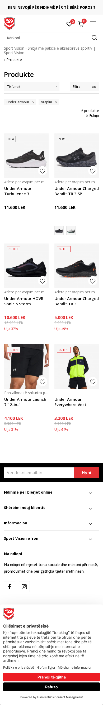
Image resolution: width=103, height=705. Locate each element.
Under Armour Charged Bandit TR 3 (76, 301)
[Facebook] (9, 586)
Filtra (76, 86)
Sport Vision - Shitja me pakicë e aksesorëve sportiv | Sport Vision (49, 50)
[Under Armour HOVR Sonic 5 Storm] (26, 265)
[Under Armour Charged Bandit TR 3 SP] (76, 155)
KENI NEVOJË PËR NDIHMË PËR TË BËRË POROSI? (51, 7)
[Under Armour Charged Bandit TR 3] (76, 265)
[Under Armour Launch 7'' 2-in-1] (26, 366)
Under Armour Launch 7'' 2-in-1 (25, 402)
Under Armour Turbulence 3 (17, 191)
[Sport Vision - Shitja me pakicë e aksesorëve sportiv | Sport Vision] (9, 23)
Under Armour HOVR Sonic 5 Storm (23, 301)
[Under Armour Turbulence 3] (26, 155)
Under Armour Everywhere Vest (70, 402)
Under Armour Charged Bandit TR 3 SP (76, 191)
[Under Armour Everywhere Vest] (76, 366)
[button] (51, 38)
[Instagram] (24, 586)
